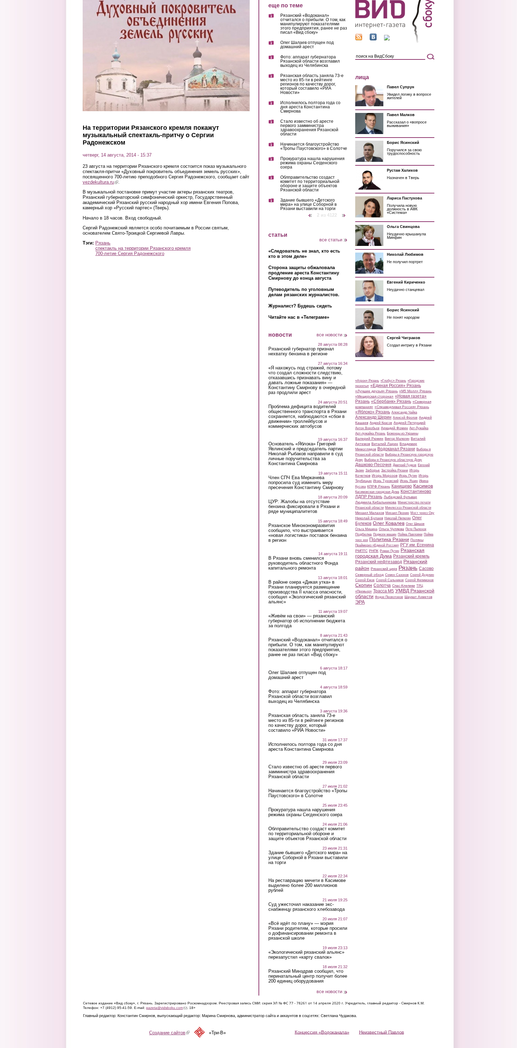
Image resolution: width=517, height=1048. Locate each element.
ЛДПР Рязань (368, 496)
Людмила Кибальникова (375, 502)
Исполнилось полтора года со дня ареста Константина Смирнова (310, 107)
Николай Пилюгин (397, 518)
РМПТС (361, 551)
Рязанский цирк (384, 569)
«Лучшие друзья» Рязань (376, 391)
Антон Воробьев (367, 428)
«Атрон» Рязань (367, 380)
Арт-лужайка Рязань (370, 433)
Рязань (102, 243)
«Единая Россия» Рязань (395, 385)
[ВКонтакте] (373, 39)
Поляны (416, 540)
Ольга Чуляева (391, 529)
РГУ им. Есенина (417, 544)
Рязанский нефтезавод (378, 561)
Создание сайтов (169, 1032)
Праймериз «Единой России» (377, 545)
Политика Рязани (389, 539)
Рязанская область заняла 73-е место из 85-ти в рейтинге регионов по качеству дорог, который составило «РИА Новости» (312, 84)
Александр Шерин (373, 417)
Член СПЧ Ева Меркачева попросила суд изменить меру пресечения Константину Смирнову (306, 482)
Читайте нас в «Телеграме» (298, 317)
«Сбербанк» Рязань (391, 401)
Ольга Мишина (366, 529)
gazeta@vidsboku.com (166, 1008)
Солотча (382, 585)
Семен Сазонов (397, 575)
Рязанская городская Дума (390, 553)
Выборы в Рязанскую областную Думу (393, 460)
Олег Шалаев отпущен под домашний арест (307, 44)
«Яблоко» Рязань (372, 411)
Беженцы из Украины (402, 433)
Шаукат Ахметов (418, 597)
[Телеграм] (387, 39)
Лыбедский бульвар (400, 497)
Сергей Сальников (390, 580)
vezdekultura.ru (100, 182)
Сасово (426, 568)
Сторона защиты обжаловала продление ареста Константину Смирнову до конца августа (303, 273)
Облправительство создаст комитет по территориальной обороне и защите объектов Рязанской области (309, 183)
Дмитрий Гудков (404, 465)
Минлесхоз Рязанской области (408, 507)
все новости (329, 334)
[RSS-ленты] (358, 39)
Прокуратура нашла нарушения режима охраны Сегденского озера (312, 163)
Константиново (416, 491)
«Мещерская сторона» (374, 396)
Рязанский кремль (411, 556)
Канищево (401, 486)
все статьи (330, 239)
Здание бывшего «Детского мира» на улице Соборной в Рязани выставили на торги (308, 204)
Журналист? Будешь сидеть (300, 306)
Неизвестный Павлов (381, 1032)
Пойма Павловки (410, 534)
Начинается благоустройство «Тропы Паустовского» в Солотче (313, 146)
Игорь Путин (408, 475)
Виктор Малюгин (397, 438)
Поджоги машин (384, 534)
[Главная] (394, 41)
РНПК (373, 551)
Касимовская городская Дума (377, 492)
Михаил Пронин (397, 513)
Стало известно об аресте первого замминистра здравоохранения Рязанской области (309, 127)
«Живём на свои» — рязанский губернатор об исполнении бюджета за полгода (306, 621)
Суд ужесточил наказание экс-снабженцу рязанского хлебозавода (306, 907)
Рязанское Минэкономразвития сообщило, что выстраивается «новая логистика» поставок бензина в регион (307, 533)
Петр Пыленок (416, 529)
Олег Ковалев (388, 523)
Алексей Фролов (405, 417)
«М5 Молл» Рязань (415, 391)
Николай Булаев (369, 518)
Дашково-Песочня (373, 464)
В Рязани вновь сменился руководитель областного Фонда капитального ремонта (303, 563)
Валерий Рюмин (369, 438)
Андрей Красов (381, 423)
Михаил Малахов (369, 513)
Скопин (363, 585)
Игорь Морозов (384, 475)
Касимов (423, 486)
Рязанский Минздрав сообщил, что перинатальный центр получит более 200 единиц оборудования (307, 976)
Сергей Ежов (365, 580)
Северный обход (369, 575)
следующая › (344, 212)
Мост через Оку (422, 513)
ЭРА (360, 602)
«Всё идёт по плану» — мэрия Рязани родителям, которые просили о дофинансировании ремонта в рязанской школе (307, 931)
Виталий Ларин (384, 444)
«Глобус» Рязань (393, 380)
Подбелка (363, 534)
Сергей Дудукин (422, 575)
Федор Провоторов (389, 597)
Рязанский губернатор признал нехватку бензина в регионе (301, 351)
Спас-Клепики (403, 585)
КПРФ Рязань (378, 486)
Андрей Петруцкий (410, 423)
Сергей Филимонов (419, 580)
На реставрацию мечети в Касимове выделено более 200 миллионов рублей (307, 885)
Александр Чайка (404, 412)
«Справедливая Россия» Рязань (402, 407)
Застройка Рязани (394, 470)
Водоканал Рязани (396, 448)
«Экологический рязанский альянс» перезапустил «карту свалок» (306, 955)
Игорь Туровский (385, 481)
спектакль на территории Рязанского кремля (143, 248)
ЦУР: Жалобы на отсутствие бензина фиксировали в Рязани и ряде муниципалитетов (303, 506)
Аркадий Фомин (394, 428)
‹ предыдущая (310, 212)
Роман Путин (389, 551)
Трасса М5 (383, 591)
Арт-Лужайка (418, 428)
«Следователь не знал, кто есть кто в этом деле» (304, 253)
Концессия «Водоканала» (322, 1032)
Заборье (372, 470)
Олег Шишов (415, 524)
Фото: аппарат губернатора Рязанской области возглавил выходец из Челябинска (310, 61)
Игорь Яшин (409, 481)
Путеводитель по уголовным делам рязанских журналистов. (303, 292)
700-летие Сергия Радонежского (129, 253)
